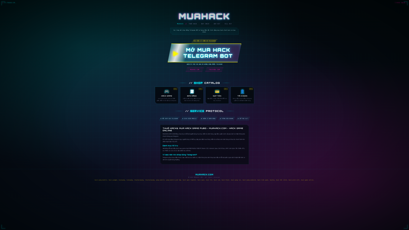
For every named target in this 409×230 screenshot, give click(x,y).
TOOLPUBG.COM (214, 69)
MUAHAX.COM (194, 69)
